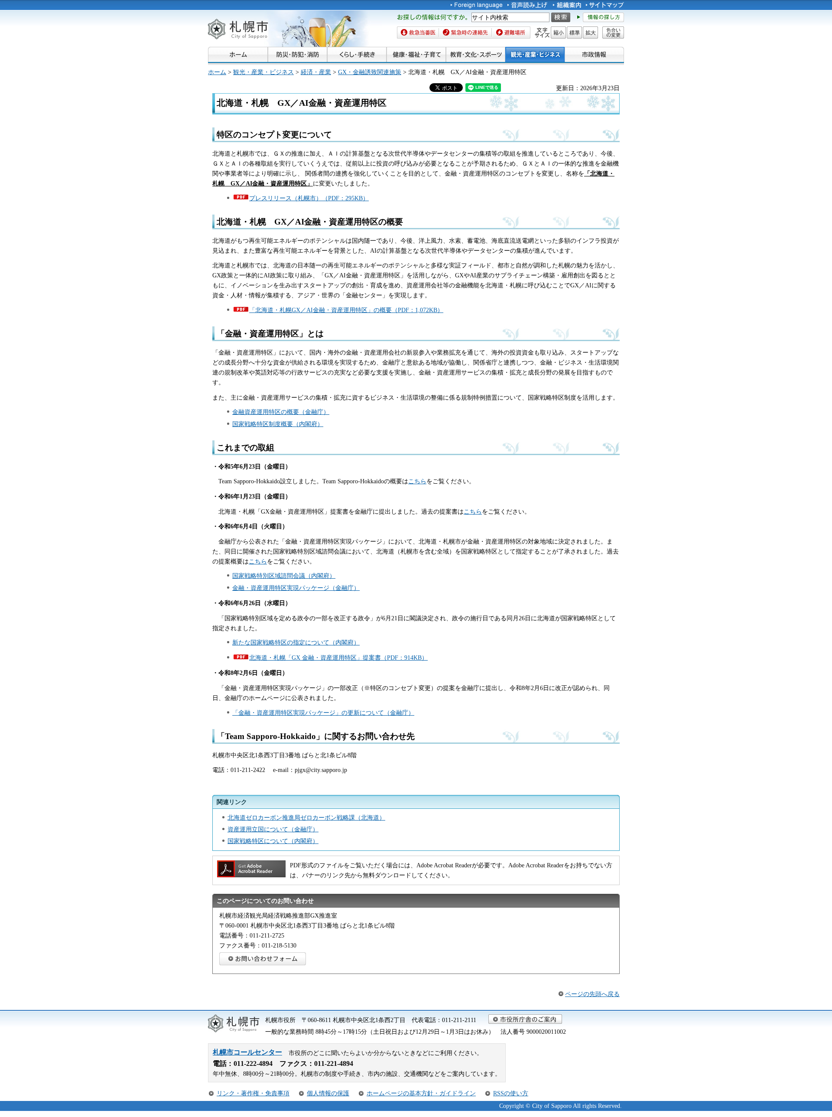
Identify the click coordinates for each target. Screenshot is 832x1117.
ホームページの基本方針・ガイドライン (421, 1093)
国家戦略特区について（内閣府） (273, 840)
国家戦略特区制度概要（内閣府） (277, 423)
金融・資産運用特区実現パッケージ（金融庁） (296, 587)
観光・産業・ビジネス (263, 71)
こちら (417, 481)
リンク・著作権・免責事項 (253, 1093)
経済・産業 (316, 71)
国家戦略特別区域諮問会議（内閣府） (283, 575)
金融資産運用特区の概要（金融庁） (280, 411)
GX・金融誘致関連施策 (369, 71)
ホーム (217, 71)
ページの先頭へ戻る (592, 993)
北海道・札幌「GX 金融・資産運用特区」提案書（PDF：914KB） (338, 657)
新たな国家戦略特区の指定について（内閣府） (296, 642)
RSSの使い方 (510, 1093)
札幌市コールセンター (247, 1052)
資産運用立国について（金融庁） (273, 829)
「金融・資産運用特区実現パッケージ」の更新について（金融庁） (323, 712)
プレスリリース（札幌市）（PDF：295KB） (309, 198)
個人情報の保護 (328, 1093)
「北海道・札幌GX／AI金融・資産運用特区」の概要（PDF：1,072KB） (346, 309)
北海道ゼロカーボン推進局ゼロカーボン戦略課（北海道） (306, 817)
